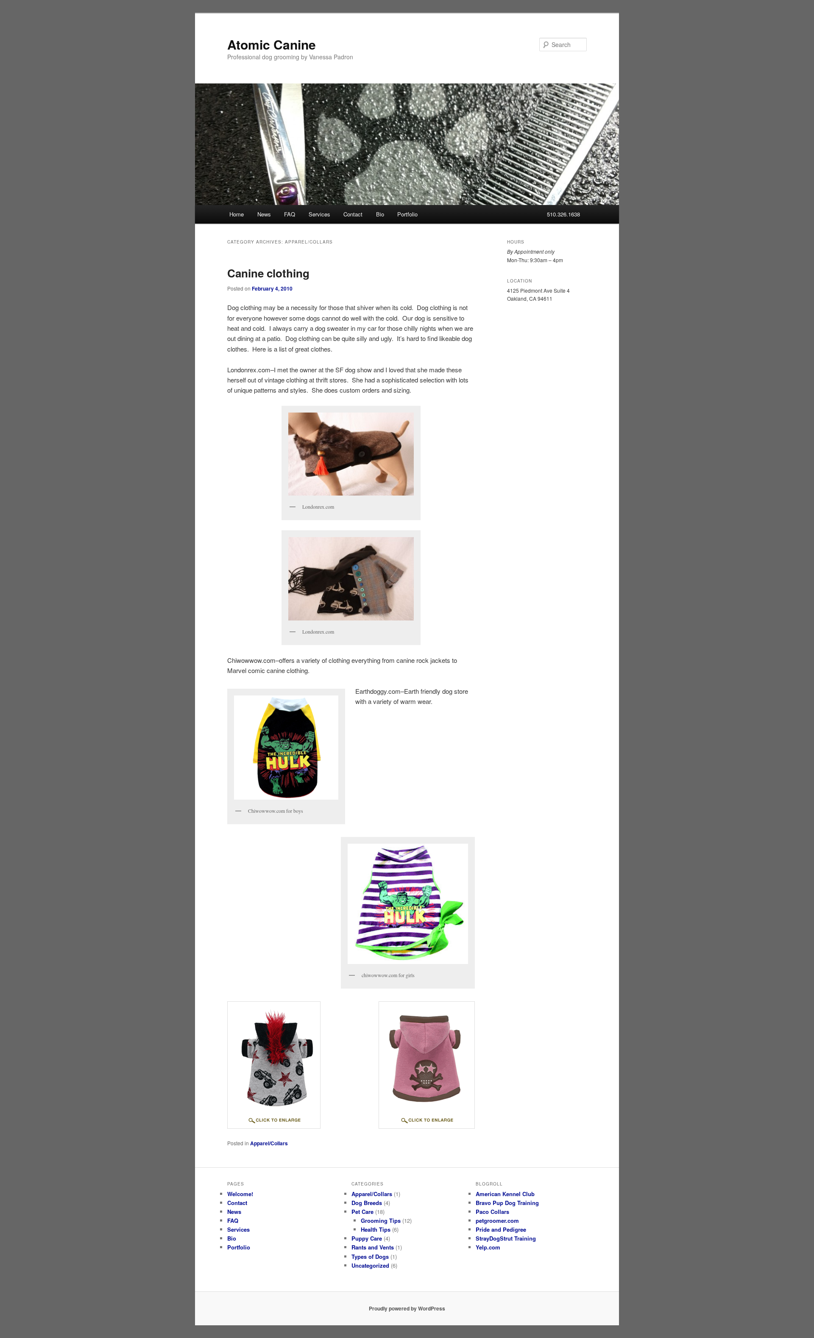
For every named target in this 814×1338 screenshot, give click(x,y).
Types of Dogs (370, 1256)
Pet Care (362, 1212)
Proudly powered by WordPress (407, 1308)
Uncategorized (370, 1265)
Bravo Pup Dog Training (507, 1203)
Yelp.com (488, 1247)
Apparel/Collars (269, 1143)
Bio (380, 214)
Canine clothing (268, 273)
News (264, 214)
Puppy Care (366, 1238)
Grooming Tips (381, 1220)
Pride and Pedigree (501, 1229)
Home (236, 214)
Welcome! (240, 1194)
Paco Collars (492, 1212)
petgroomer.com (497, 1220)
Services (319, 214)
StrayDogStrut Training (506, 1238)
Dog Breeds (366, 1203)
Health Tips (375, 1229)
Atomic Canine (271, 44)
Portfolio (407, 214)
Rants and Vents (372, 1247)
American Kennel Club (505, 1194)
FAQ (289, 214)
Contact (352, 214)
